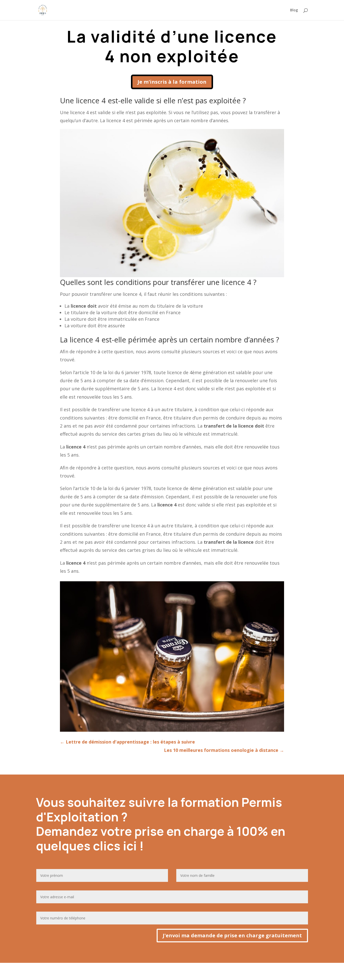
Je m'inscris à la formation (172, 81)
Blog (294, 10)
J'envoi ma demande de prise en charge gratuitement (232, 935)
